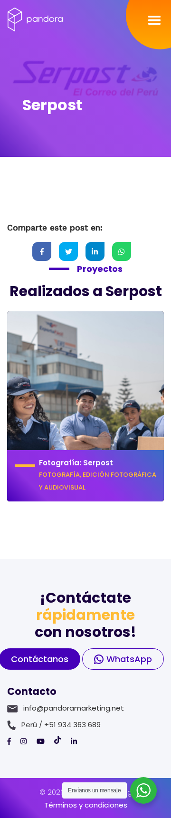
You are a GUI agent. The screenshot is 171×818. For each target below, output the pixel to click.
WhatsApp (129, 659)
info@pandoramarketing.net (73, 708)
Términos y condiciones (85, 805)
